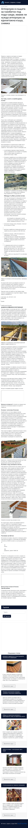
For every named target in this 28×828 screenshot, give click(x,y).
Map (19, 823)
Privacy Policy (24, 823)
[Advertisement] (14, 39)
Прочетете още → (9, 686)
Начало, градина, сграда (12, 2)
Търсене (7, 616)
